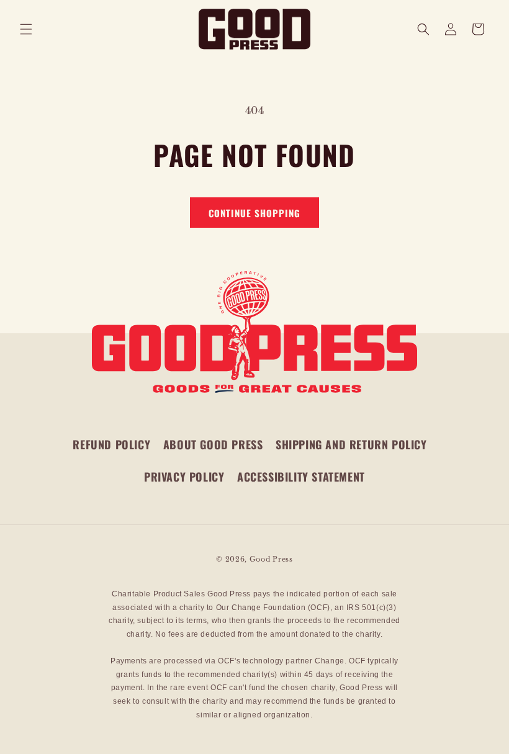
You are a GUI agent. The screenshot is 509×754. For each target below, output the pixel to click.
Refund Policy (111, 444)
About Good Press (213, 444)
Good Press (271, 559)
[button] (26, 29)
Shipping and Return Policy (351, 444)
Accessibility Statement (301, 477)
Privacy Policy (184, 477)
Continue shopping (254, 213)
